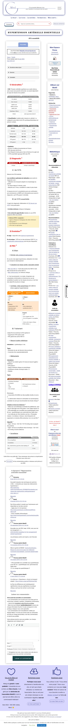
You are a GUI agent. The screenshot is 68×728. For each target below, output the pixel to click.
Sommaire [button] (12, 77)
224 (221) (51, 100)
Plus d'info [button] (32, 725)
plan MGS (21, 59)
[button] (9, 24)
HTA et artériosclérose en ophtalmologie (53, 118)
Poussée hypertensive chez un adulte (54, 234)
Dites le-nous (54, 429)
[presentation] (9, 625)
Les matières (31, 18)
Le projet (14, 18)
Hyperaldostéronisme (54, 131)
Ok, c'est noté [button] (41, 725)
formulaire (9, 461)
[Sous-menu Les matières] (36, 17)
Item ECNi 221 (11, 61)
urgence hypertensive (25, 255)
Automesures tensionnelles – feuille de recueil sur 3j (54, 370)
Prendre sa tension (55, 408)
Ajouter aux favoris (55, 63)
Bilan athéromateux (13, 272)
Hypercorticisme (54, 107)
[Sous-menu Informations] (46, 17)
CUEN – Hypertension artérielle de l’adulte (55, 174)
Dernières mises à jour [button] (15, 67)
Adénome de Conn (55, 114)
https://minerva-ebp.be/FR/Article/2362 (26, 581)
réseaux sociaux (53, 695)
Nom (9, 643)
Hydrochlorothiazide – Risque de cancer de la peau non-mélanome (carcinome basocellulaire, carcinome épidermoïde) (24, 549)
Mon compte (52, 18)
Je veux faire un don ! (57, 701)
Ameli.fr (52, 399)
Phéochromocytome (55, 105)
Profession (10, 649)
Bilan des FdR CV (12, 268)
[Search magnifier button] (18, 24)
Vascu (8, 57)
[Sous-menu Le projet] (17, 17)
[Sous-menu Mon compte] (56, 17)
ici (29, 537)
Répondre (13, 496)
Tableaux (51, 382)
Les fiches (22, 18)
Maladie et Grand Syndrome (28, 50)
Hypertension (53, 403)
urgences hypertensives (27, 235)
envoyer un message (55, 716)
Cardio (13, 57)
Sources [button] (12, 72)
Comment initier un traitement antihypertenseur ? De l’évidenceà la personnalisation (55, 276)
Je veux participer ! (34, 704)
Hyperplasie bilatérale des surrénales (52, 110)
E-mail (9, 646)
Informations (41, 18)
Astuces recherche (59, 23)
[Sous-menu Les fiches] (26, 17)
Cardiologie (52, 96)
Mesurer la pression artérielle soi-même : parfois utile (54, 315)
